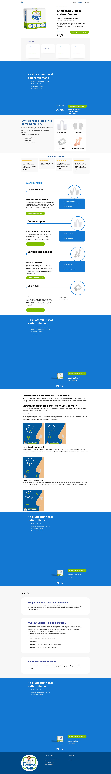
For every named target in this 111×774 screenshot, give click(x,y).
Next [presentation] (88, 157)
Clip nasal (47, 766)
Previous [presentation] (87, 157)
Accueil (74, 2)
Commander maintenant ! (79, 32)
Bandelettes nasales (49, 764)
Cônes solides (47, 760)
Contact (87, 2)
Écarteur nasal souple (49, 762)
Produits (80, 2)
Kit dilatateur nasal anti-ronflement (52, 758)
